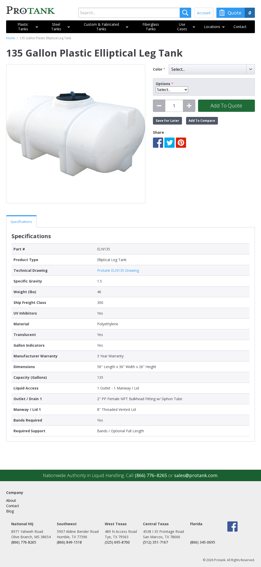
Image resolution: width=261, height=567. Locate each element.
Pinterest (181, 143)
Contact (12, 505)
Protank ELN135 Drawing (118, 270)
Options (163, 84)
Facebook (158, 143)
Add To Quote (226, 105)
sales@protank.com (195, 475)
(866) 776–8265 (151, 475)
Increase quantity (189, 106)
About (11, 500)
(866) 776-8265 (23, 542)
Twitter (169, 143)
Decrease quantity (159, 106)
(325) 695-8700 (117, 542)
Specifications (21, 221)
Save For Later (167, 120)
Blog (10, 511)
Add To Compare (202, 120)
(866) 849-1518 (69, 542)
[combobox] (134, 13)
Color (158, 69)
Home (10, 38)
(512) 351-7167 (155, 542)
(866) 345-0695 (202, 542)
